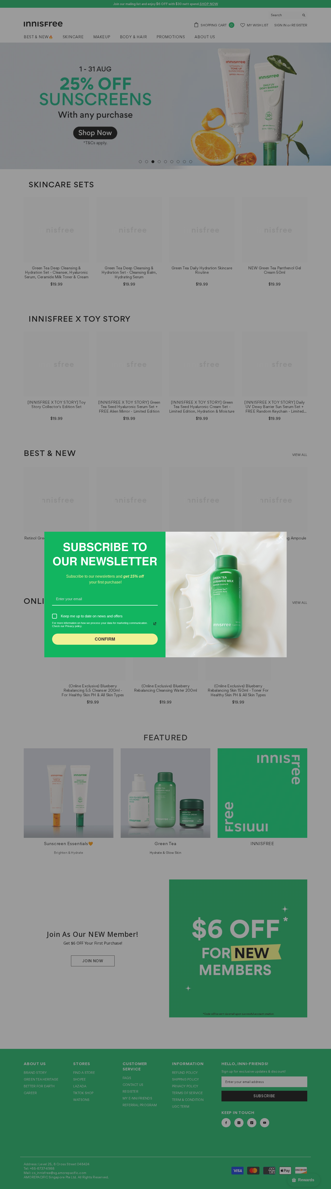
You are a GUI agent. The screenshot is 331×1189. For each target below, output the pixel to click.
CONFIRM (105, 639)
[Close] (281, 537)
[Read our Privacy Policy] (155, 624)
